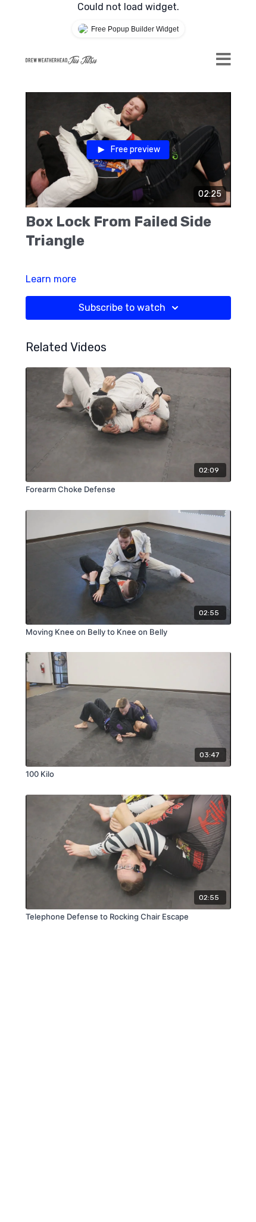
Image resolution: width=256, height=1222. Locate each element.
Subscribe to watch (122, 307)
